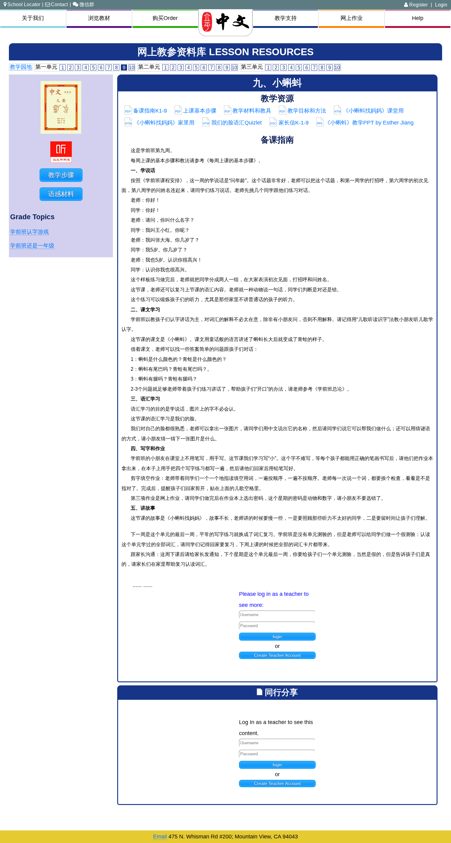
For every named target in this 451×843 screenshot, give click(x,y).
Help (417, 18)
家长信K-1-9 (289, 123)
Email (160, 836)
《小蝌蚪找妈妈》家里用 (160, 123)
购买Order (165, 18)
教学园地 (21, 67)
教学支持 (286, 18)
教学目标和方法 (302, 111)
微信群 (86, 4)
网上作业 (352, 18)
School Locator (23, 4)
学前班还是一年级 (32, 246)
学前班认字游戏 (29, 232)
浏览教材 (99, 18)
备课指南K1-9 (146, 111)
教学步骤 (61, 174)
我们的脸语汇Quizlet (232, 123)
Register (418, 4)
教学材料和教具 (248, 111)
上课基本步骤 (195, 111)
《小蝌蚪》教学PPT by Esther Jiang (365, 123)
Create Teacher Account (277, 655)
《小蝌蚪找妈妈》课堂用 (369, 111)
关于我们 (33, 18)
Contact (59, 4)
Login (441, 4)
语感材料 (61, 193)
